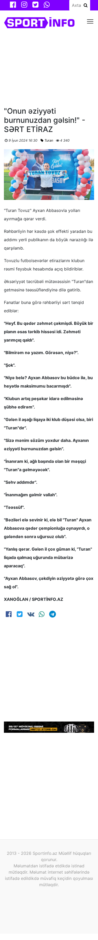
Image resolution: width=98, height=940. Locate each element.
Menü (90, 21)
